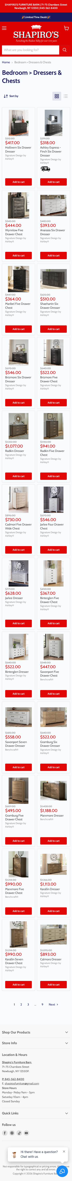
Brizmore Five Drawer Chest (49, 379)
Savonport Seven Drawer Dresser (16, 744)
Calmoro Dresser (50, 959)
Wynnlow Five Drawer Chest (14, 232)
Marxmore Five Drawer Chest (14, 891)
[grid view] (56, 96)
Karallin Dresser (50, 889)
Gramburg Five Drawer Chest (14, 817)
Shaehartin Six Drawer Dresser (50, 306)
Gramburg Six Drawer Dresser (50, 744)
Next (52, 1004)
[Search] (64, 50)
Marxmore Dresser (52, 815)
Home (6, 62)
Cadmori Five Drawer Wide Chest (18, 526)
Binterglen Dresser (17, 672)
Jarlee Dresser (14, 598)
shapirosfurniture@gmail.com (22, 1083)
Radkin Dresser (14, 451)
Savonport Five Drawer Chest (49, 674)
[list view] (65, 96)
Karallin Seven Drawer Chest (14, 961)
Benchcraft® (46, 679)
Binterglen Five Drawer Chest (49, 600)
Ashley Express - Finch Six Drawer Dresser (50, 151)
